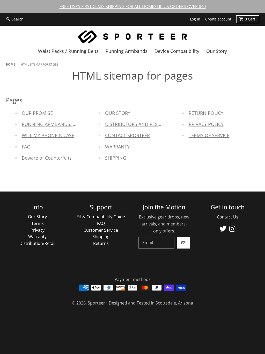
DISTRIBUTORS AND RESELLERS (139, 124)
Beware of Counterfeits (47, 158)
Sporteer (96, 303)
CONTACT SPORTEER (127, 135)
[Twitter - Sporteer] (222, 228)
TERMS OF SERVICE (209, 135)
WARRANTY (117, 147)
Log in (195, 19)
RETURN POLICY (206, 113)
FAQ (26, 147)
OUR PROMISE (37, 113)
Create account (218, 19)
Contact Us (227, 217)
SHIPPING (115, 158)
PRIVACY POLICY (206, 124)
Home (10, 64)
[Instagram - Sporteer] (232, 228)
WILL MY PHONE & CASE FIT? (53, 135)
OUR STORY (117, 113)
